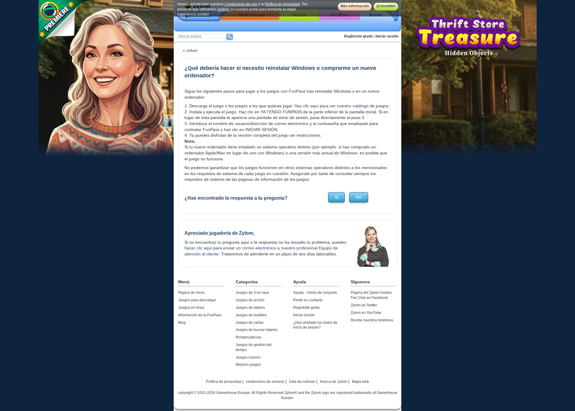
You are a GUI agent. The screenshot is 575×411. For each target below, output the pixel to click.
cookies (223, 9)
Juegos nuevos (248, 357)
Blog (182, 322)
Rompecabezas (248, 337)
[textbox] (201, 36)
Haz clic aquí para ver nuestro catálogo (331, 105)
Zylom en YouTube (366, 313)
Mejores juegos (248, 364)
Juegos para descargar (197, 300)
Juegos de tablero (250, 307)
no (358, 197)
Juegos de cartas (250, 322)
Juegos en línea (191, 307)
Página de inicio (191, 292)
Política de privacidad (282, 4)
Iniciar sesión (387, 36)
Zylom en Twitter (364, 305)
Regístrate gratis (358, 36)
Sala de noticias (302, 382)
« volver (190, 50)
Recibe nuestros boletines (372, 320)
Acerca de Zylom (333, 382)
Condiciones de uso (241, 4)
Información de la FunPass (200, 315)
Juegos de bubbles (251, 315)
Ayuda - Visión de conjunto (315, 292)
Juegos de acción (250, 300)
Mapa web (360, 382)
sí (336, 197)
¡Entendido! (386, 6)
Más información (355, 6)
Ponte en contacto (308, 300)
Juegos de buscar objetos (257, 330)
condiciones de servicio (265, 382)
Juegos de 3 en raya (252, 292)
